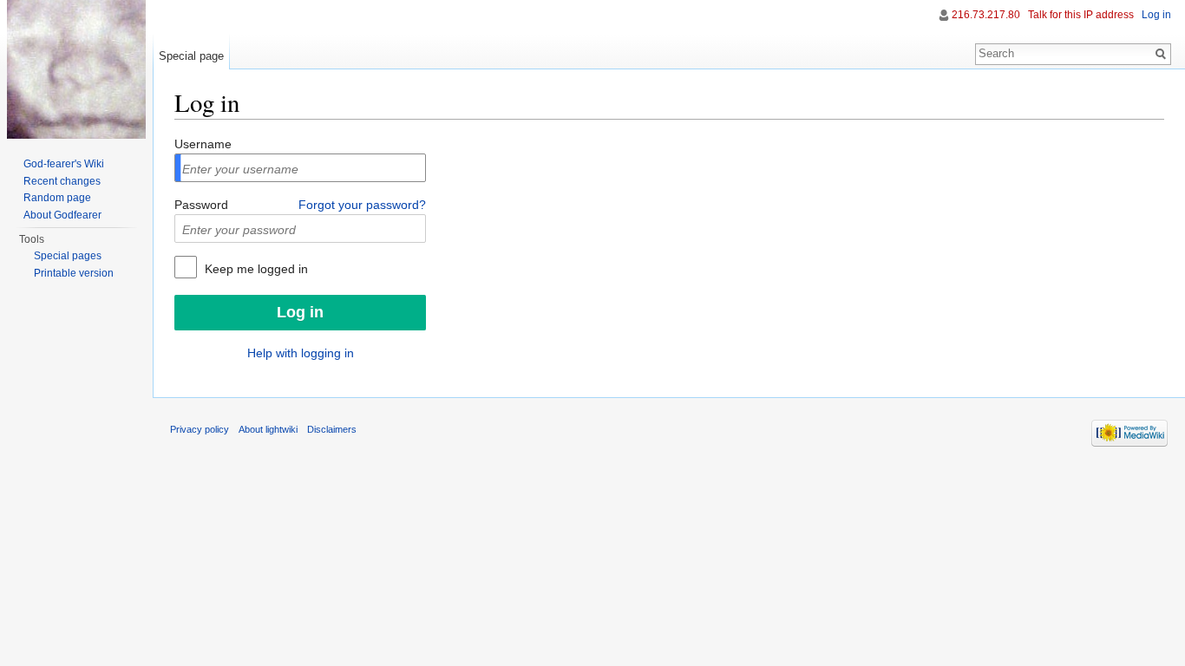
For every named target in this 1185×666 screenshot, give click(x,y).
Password (201, 205)
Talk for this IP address (1081, 15)
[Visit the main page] (76, 69)
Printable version (74, 273)
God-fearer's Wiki (63, 164)
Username (203, 144)
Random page (57, 198)
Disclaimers (332, 429)
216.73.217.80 (986, 15)
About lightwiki (268, 429)
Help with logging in (300, 353)
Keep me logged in (254, 269)
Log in (1156, 15)
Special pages (67, 256)
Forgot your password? (362, 205)
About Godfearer (62, 215)
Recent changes (62, 181)
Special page (191, 55)
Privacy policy (199, 429)
